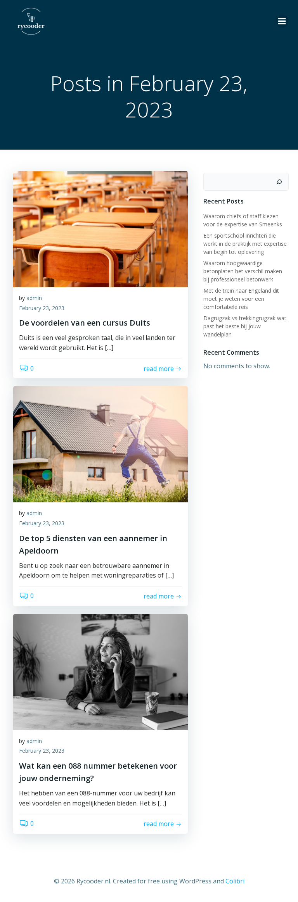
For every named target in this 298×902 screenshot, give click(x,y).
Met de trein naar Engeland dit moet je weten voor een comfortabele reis (241, 298)
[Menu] (282, 21)
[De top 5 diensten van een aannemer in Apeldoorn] (100, 444)
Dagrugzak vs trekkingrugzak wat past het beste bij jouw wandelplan (244, 326)
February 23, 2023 (41, 308)
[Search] (279, 181)
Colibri (234, 881)
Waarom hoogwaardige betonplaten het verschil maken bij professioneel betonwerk (242, 271)
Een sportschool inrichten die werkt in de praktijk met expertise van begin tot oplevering (245, 243)
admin (34, 298)
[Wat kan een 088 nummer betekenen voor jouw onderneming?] (100, 671)
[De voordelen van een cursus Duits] (100, 228)
